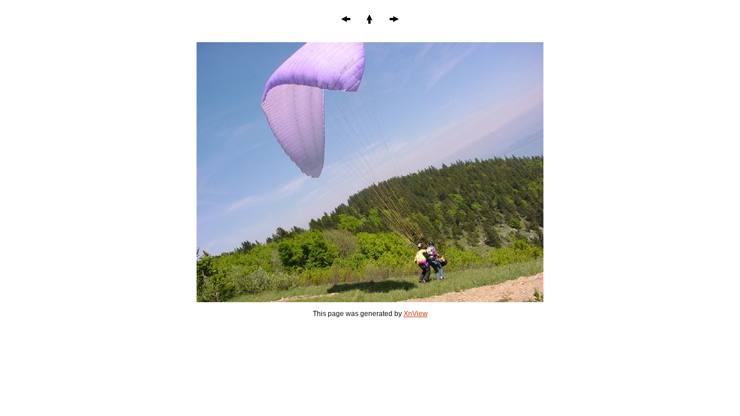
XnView (416, 314)
